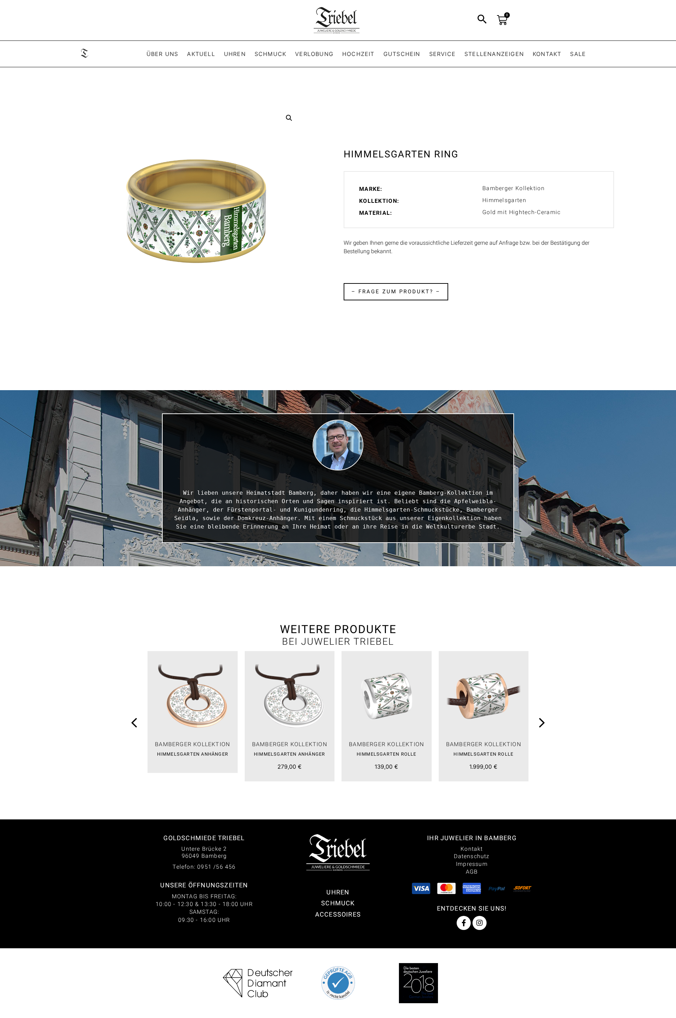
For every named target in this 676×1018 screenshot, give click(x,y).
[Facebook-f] (464, 923)
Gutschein (401, 53)
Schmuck (270, 53)
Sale (578, 53)
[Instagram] (479, 923)
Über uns (162, 53)
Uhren (235, 53)
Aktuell (201, 53)
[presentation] (134, 724)
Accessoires (338, 914)
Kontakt (547, 53)
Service (442, 53)
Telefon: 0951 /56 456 (204, 866)
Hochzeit (358, 53)
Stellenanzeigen (494, 53)
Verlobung (314, 53)
